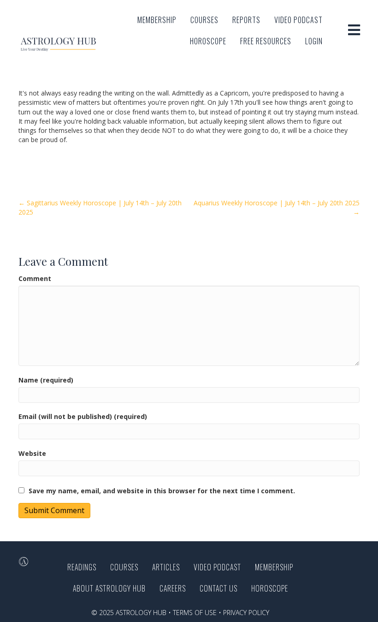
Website (32, 453)
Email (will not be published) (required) (82, 416)
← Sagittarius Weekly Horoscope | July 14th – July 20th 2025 (100, 207)
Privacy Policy (246, 612)
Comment (34, 278)
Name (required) (45, 380)
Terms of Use (195, 612)
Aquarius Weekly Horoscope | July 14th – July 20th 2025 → (277, 207)
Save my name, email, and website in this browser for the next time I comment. (162, 490)
